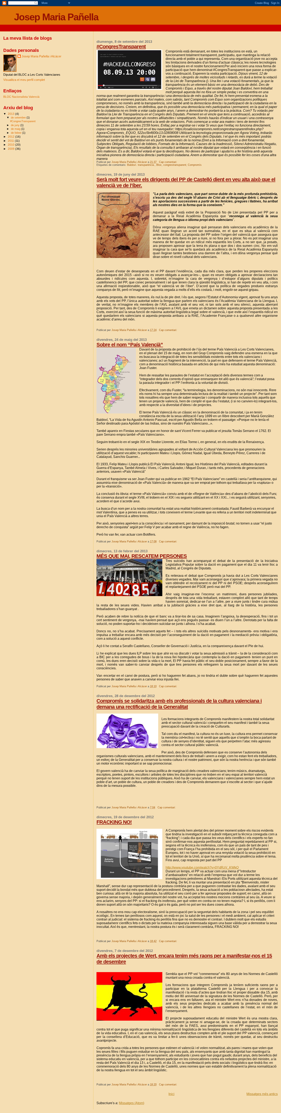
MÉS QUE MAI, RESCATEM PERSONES (141, 556)
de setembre (19, 117)
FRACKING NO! (114, 822)
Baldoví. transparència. (141, 165)
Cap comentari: (168, 162)
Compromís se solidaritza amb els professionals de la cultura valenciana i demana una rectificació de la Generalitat (179, 704)
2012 (11, 136)
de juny (15, 125)
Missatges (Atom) (131, 1103)
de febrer (16, 132)
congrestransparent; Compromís (182, 165)
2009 (11, 148)
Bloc (159, 165)
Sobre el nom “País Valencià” (129, 344)
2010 (11, 144)
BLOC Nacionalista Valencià (21, 96)
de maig (16, 128)
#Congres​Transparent (121, 46)
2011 (11, 140)
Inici (171, 1094)
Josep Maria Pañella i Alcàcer (41, 56)
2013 (11, 113)
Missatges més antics (262, 1094)
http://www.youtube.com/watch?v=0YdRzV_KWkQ (202, 867)
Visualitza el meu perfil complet (24, 79)
